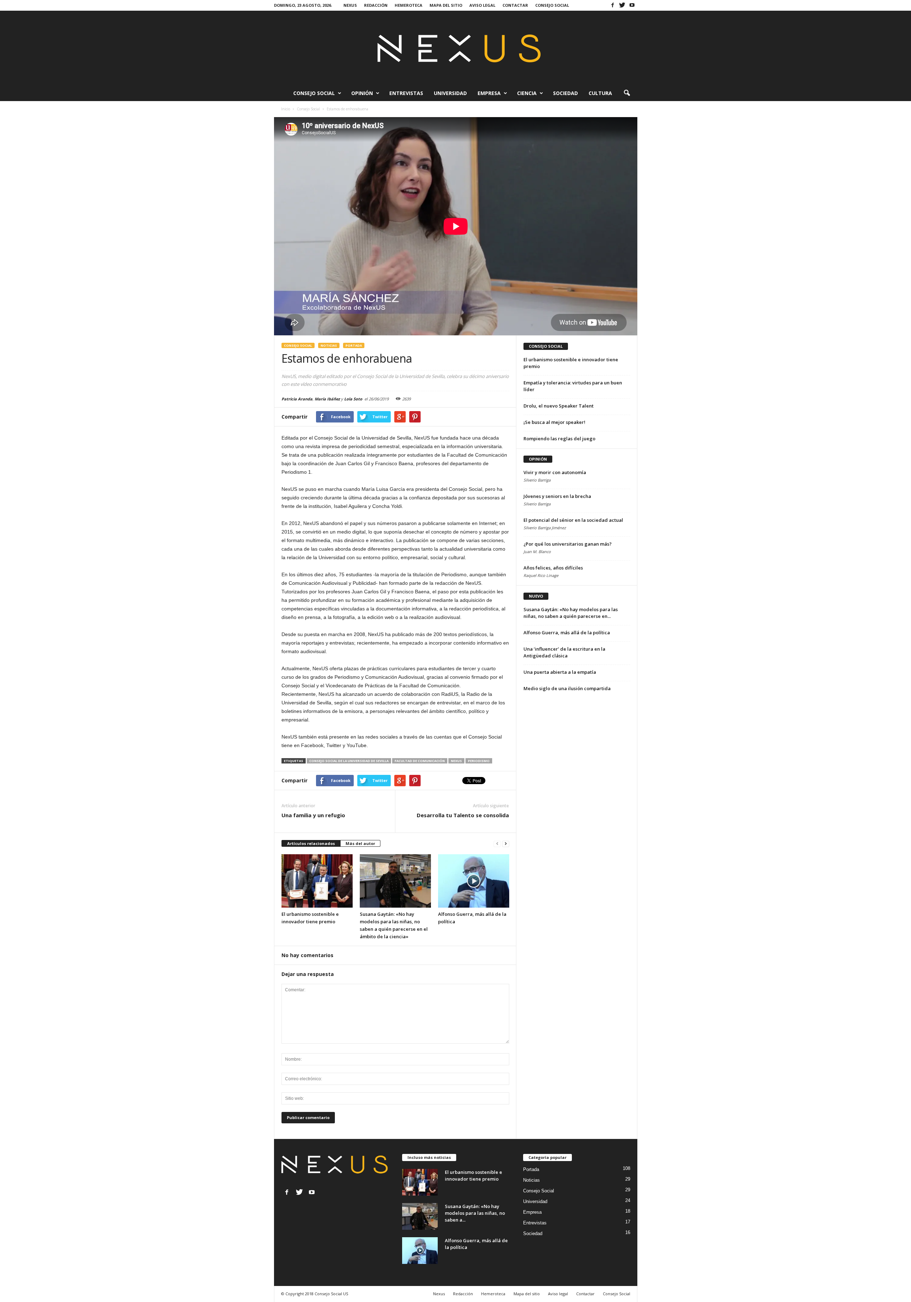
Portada (354, 345)
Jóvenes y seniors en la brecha (557, 496)
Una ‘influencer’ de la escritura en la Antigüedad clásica (564, 652)
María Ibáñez (327, 398)
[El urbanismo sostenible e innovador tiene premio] (317, 881)
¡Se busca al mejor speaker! (554, 422)
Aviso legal (482, 5)
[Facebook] (613, 5)
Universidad (450, 93)
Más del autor (360, 843)
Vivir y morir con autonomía (554, 472)
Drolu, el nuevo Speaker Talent (558, 406)
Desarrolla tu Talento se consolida (463, 815)
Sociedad (565, 93)
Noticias (329, 345)
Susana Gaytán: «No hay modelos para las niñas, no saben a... (475, 1213)
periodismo (479, 760)
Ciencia (527, 93)
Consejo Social (552, 5)
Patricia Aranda (296, 398)
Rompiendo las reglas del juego (559, 438)
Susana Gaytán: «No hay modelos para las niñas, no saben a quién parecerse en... (570, 612)
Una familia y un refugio (313, 815)
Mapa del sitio (446, 5)
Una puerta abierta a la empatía (559, 672)
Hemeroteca (408, 5)
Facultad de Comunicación (420, 760)
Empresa (489, 93)
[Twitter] (622, 5)
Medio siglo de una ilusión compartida (567, 688)
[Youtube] (632, 5)
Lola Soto (353, 398)
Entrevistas (406, 93)
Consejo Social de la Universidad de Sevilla (349, 760)
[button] (626, 93)
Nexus (350, 5)
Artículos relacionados (311, 843)
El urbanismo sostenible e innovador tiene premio (473, 1175)
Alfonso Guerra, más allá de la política (566, 632)
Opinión (362, 93)
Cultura (600, 93)
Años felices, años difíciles (553, 568)
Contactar (515, 5)
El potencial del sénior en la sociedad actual (573, 520)
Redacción (376, 5)
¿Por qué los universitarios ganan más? (567, 544)
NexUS (456, 760)
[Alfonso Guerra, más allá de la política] (473, 881)
